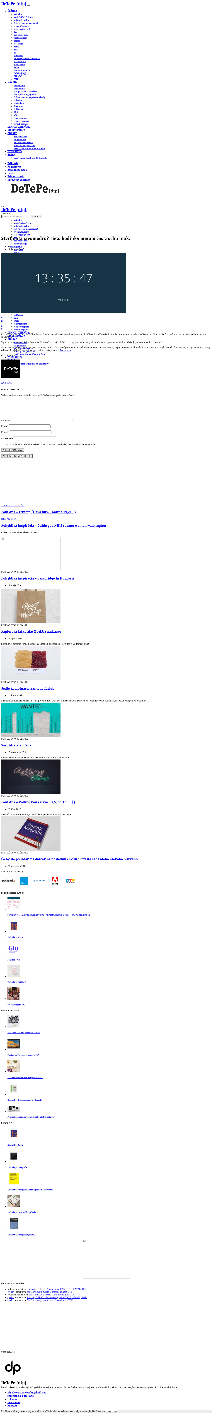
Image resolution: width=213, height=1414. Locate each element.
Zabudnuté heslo (17, 170)
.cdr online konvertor (23, 143)
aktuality (18, 14)
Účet (10, 173)
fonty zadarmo (20, 118)
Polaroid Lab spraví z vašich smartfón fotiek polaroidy (31, 1117)
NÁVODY (12, 82)
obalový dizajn (20, 38)
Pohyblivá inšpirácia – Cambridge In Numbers (38, 578)
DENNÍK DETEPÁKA (18, 127)
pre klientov (19, 88)
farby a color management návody (29, 97)
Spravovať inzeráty (18, 180)
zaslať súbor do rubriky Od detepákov (31, 158)
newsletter (13, 1402)
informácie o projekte (20, 1396)
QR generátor (20, 140)
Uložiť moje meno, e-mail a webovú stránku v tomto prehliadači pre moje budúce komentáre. (50, 444)
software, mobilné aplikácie (27, 59)
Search (36, 216)
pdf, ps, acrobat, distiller (25, 91)
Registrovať (14, 167)
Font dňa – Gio (13, 960)
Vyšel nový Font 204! (16, 1005)
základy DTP (19, 85)
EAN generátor (20, 137)
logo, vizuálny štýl (22, 29)
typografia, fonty (21, 26)
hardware (18, 56)
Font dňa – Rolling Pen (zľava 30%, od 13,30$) (38, 802)
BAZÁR (11, 155)
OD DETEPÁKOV (16, 130)
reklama (12, 1399)
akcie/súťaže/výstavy (23, 17)
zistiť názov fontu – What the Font (29, 148)
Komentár (6, 420)
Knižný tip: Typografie (17, 1167)
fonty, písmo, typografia (25, 94)
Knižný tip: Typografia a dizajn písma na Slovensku (30, 1190)
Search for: (6, 213)
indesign (18, 100)
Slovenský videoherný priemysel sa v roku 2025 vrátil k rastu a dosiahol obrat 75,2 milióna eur (48, 915)
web (16, 50)
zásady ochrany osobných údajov (26, 1392)
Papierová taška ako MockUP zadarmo (31, 632)
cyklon (10, 1291)
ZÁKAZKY (18, 76)
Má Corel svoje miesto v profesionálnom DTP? (50, 1291)
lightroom (18, 109)
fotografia (18, 44)
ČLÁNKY (12, 11)
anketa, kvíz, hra (21, 20)
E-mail (5, 432)
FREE (16, 79)
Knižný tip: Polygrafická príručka (21, 1212)
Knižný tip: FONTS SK (16, 982)
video (16, 67)
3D (15, 53)
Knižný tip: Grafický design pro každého (24, 1100)
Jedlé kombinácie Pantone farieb (27, 689)
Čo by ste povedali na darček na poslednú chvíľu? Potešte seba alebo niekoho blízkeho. (69, 859)
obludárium (19, 64)
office (16, 115)
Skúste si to (65, 350)
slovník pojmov (21, 124)
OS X (16, 112)
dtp (15, 32)
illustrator (18, 106)
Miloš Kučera (16, 246)
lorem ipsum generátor (24, 146)
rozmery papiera (21, 121)
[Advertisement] (106, 482)
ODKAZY (12, 133)
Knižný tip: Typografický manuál (21, 1235)
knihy (16, 47)
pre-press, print (21, 35)
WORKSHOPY (14, 151)
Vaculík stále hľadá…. (18, 745)
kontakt (12, 1406)
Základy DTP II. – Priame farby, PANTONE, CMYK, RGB (57, 1289)
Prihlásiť (12, 163)
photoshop (19, 103)
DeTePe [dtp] (14, 4)
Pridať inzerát (15, 176)
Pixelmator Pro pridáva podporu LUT (23, 1055)
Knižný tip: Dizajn (15, 937)
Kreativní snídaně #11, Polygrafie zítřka (25, 1078)
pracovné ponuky (22, 70)
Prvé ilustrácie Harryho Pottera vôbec (23, 1033)
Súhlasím (111, 1411)
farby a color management (26, 23)
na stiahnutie (20, 62)
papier (17, 41)
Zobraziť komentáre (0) (16, 456)
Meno (4, 426)
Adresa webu (7, 438)
